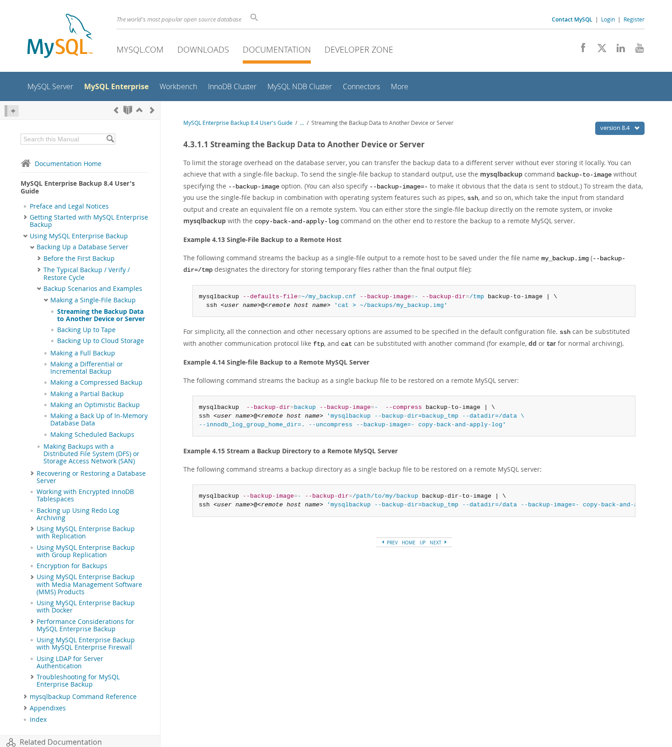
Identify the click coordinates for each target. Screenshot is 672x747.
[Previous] (116, 110)
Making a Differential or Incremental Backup (86, 368)
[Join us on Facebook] (579, 50)
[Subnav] (25, 217)
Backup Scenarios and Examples (92, 289)
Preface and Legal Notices (69, 206)
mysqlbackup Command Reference (83, 697)
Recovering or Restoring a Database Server (91, 477)
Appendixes (48, 708)
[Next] (152, 110)
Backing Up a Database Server (82, 247)
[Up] (139, 110)
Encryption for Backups (72, 566)
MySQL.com (140, 49)
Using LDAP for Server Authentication (70, 662)
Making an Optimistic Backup (95, 405)
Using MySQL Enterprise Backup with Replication (86, 532)
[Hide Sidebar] (12, 111)
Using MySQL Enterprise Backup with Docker (86, 606)
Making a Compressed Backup (96, 382)
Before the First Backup (79, 258)
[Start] (127, 110)
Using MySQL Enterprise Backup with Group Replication (86, 551)
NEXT (436, 542)
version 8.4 (615, 128)
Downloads (203, 49)
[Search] (110, 139)
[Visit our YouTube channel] (636, 50)
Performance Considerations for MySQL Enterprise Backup (85, 625)
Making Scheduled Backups (92, 434)
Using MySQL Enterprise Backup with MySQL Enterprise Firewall (86, 643)
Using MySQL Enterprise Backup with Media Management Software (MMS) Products (89, 584)
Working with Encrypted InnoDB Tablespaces (85, 495)
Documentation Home (68, 163)
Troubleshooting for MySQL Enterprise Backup (78, 680)
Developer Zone (359, 49)
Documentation (277, 49)
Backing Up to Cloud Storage (100, 341)
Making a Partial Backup (87, 394)
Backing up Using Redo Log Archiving (78, 514)
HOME (409, 542)
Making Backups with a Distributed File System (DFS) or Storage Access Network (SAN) (91, 454)
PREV (391, 542)
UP (423, 542)
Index (38, 719)
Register (634, 19)
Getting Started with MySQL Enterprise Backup (89, 221)
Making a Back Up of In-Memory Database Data (99, 419)
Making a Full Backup (82, 353)
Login (608, 19)
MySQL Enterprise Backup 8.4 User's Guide (238, 122)
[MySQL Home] (60, 36)
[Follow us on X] (598, 50)
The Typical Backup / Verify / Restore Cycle (86, 273)
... (302, 122)
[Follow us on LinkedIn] (617, 50)
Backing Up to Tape (86, 330)
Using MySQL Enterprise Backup (79, 236)
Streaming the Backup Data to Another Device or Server (101, 315)
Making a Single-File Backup (93, 300)
